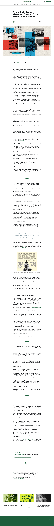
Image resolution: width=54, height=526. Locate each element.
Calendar (34, 4)
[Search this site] (4, 1)
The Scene (25, 4)
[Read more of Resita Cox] (14, 21)
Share (40, 21)
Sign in (44, 1)
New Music (30, 4)
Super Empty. (4, 519)
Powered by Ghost (48, 519)
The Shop (38, 4)
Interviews (21, 4)
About (18, 4)
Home (15, 4)
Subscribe (48, 1)
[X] (27, 518)
